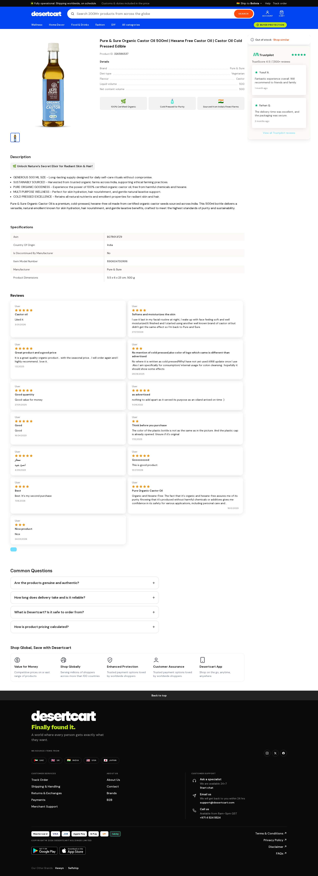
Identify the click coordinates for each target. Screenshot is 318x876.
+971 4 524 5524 (210, 817)
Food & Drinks (80, 24)
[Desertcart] (46, 13)
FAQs (281, 853)
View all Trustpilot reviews (279, 133)
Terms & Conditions (271, 833)
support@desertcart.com (217, 802)
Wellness (37, 24)
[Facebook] (283, 753)
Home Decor (57, 24)
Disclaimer (278, 847)
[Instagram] (267, 753)
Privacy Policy (275, 840)
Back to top (159, 695)
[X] (275, 753)
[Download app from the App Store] (73, 850)
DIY (113, 24)
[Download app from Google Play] (44, 850)
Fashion (100, 24)
